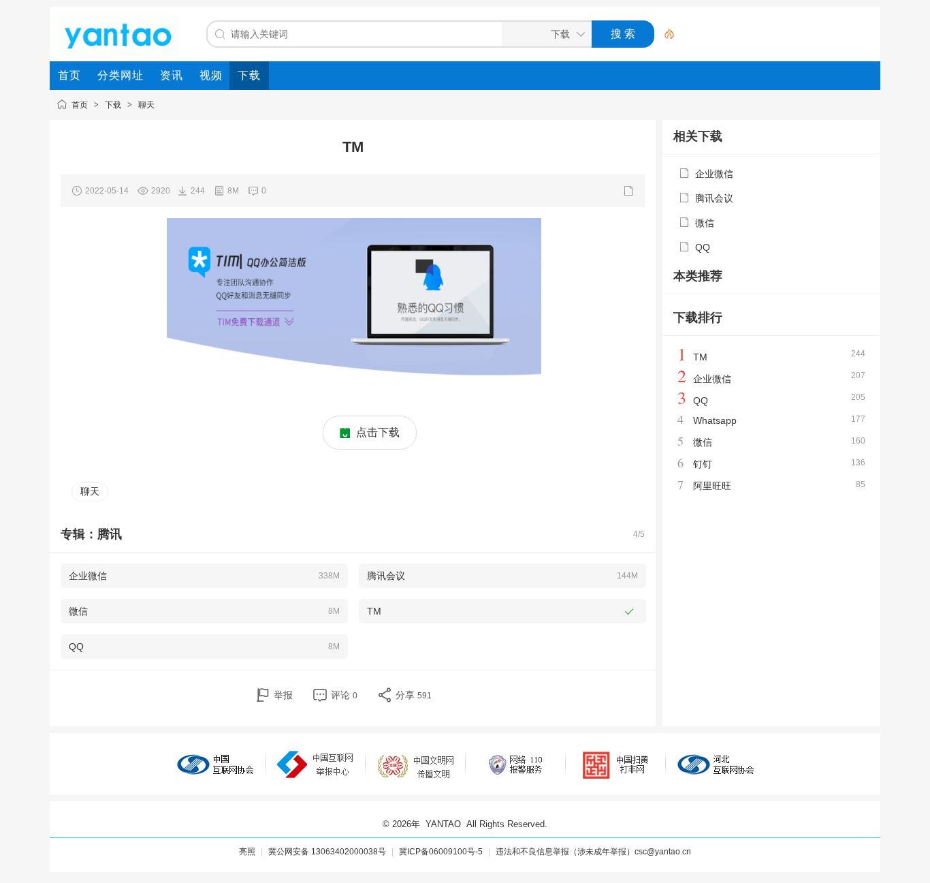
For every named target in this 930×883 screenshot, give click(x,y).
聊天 (146, 105)
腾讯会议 (714, 198)
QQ (702, 247)
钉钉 (702, 464)
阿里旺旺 (712, 485)
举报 (283, 695)
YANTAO (443, 824)
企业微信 (714, 173)
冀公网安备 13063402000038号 (327, 851)
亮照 (247, 851)
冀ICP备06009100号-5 (441, 851)
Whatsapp (715, 420)
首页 (79, 105)
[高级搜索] (664, 34)
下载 (113, 105)
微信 (704, 222)
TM (700, 357)
